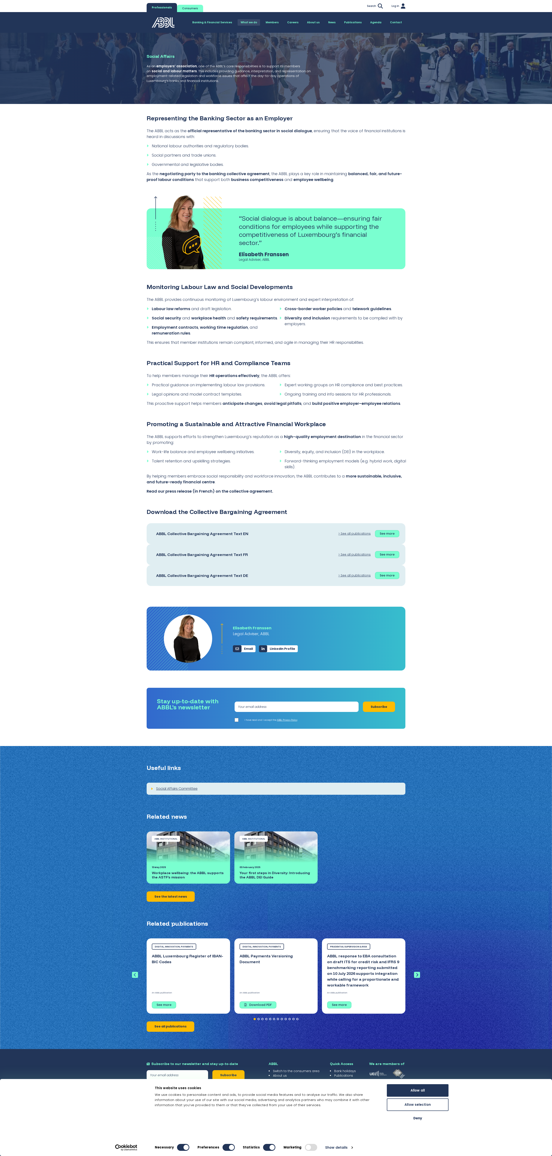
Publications (343, 1075)
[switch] (229, 1147)
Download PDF (260, 1005)
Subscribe (379, 707)
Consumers (190, 8)
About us (280, 1075)
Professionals (162, 7)
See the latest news (170, 896)
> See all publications (354, 533)
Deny (417, 1118)
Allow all (418, 1090)
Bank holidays (345, 1071)
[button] (255, 1019)
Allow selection (418, 1104)
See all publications (170, 1026)
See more (387, 533)
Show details (336, 1147)
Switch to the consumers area (296, 1071)
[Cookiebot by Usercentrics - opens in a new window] (126, 1147)
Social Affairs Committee (177, 788)
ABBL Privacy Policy (287, 720)
